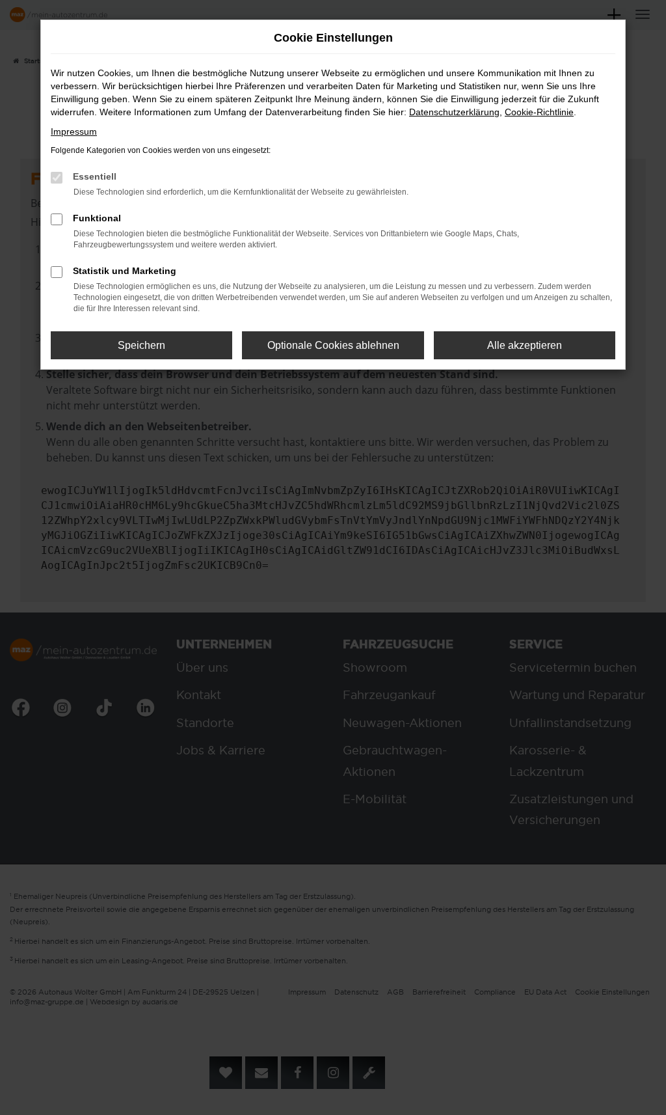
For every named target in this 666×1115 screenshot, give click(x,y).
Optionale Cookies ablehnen (333, 345)
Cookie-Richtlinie (539, 112)
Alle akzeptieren (524, 345)
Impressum (74, 131)
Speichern (141, 345)
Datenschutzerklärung (454, 112)
